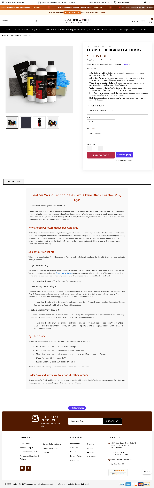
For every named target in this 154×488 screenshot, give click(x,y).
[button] (13, 29)
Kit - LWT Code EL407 (95, 106)
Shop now (148, 7)
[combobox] (19, 20)
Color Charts (25, 443)
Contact (46, 452)
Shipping (90, 60)
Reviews (90, 452)
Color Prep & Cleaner (64, 273)
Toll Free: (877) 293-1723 (121, 454)
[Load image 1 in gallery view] (12, 122)
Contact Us (74, 460)
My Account (75, 443)
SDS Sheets (91, 457)
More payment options (124, 160)
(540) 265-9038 (117, 452)
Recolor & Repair (26, 448)
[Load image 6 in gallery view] (53, 122)
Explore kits (85, 7)
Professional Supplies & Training (29, 457)
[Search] (34, 20)
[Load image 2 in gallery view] (26, 122)
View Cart (74, 448)
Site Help (74, 452)
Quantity (91, 144)
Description (13, 182)
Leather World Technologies (23, 484)
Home (4, 35)
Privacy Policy (76, 456)
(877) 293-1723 (123, 2)
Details (26, 7)
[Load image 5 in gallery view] (39, 122)
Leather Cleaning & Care (29, 452)
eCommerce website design (69, 484)
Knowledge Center (50, 448)
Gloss (102, 129)
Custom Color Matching (52, 444)
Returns (90, 448)
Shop (103, 12)
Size (88, 117)
